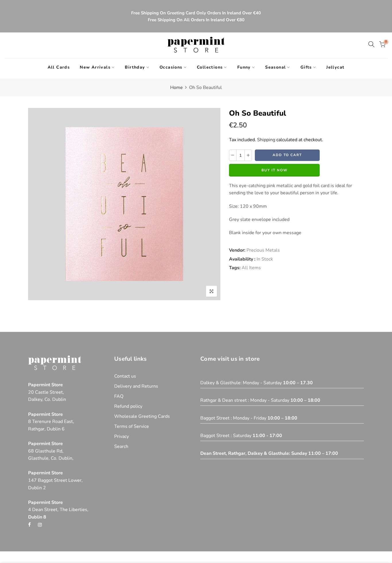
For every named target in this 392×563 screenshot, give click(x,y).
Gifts (306, 67)
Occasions (171, 67)
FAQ (118, 396)
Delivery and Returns (136, 386)
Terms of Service (131, 426)
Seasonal (275, 67)
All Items (251, 268)
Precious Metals (263, 250)
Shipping (266, 140)
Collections (210, 67)
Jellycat (335, 67)
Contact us (125, 376)
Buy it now (274, 170)
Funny (244, 67)
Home (176, 87)
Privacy (121, 436)
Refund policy (128, 406)
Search (121, 446)
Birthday (135, 67)
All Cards (59, 67)
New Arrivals (95, 67)
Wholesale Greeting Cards (142, 416)
